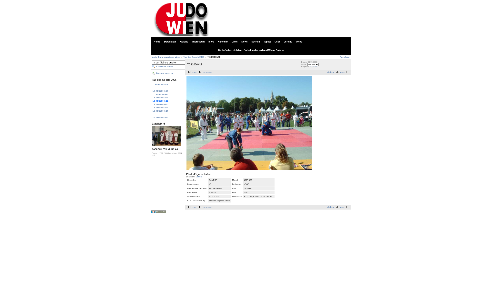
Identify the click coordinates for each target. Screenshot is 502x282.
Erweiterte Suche (164, 66)
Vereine (288, 41)
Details (199, 177)
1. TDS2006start (160, 84)
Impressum (198, 41)
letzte (342, 72)
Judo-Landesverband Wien (166, 57)
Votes (299, 41)
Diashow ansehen (164, 73)
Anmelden (344, 57)
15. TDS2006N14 (160, 108)
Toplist (267, 41)
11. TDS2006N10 (160, 94)
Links (235, 41)
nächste (330, 72)
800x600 (313, 67)
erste (194, 72)
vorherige (207, 72)
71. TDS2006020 (160, 118)
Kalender (223, 41)
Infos (211, 41)
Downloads (170, 41)
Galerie (184, 41)
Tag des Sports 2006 (193, 57)
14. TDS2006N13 (160, 104)
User (277, 41)
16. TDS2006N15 (160, 111)
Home (157, 41)
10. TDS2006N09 (160, 91)
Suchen (255, 41)
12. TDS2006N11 (160, 98)
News (244, 41)
